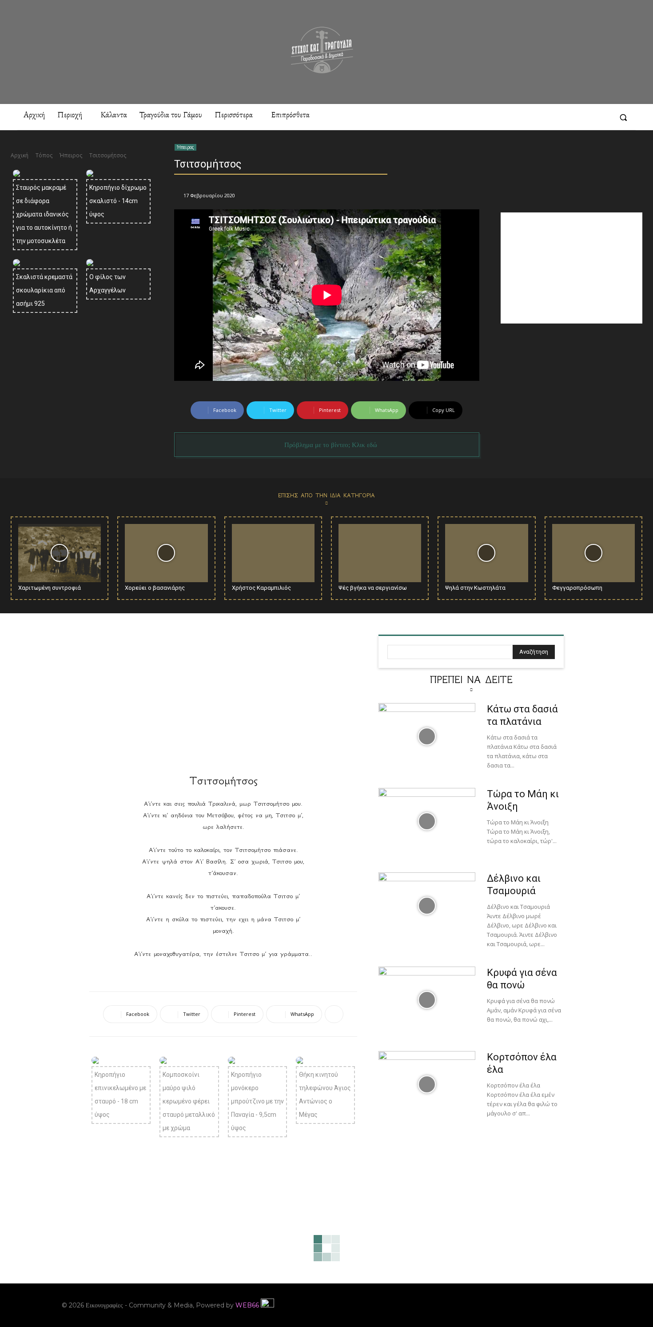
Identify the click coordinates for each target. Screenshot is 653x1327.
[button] (623, 117)
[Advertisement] (572, 268)
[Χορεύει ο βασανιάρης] (166, 553)
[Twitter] (603, 117)
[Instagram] (538, 117)
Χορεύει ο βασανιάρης (155, 587)
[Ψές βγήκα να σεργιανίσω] (379, 553)
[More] (334, 1014)
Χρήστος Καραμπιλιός (261, 587)
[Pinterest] (554, 117)
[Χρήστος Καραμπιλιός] (273, 553)
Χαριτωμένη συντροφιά (49, 587)
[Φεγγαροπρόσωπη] (593, 553)
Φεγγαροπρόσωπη (577, 587)
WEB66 (247, 1305)
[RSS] (570, 117)
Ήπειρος (71, 155)
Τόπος (44, 155)
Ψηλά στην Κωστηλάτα (475, 587)
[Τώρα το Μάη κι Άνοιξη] (426, 821)
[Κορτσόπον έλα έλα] (426, 1084)
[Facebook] (522, 117)
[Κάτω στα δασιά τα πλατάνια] (426, 736)
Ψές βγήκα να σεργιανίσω (372, 587)
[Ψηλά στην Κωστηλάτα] (486, 553)
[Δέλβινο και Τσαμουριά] (426, 905)
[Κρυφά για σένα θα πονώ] (426, 1000)
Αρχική (19, 155)
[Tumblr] (586, 117)
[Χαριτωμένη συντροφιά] (59, 553)
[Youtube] (585, 1305)
